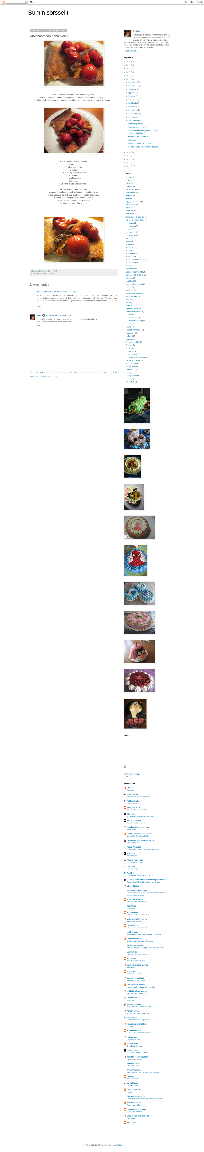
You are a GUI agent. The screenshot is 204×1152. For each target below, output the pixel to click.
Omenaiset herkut (133, 312)
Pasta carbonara (133, 843)
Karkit (128, 229)
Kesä (128, 241)
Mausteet (129, 299)
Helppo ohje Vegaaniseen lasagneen (140, 1006)
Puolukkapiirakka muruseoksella (138, 797)
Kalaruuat (130, 223)
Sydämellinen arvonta (134, 974)
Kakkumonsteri (133, 801)
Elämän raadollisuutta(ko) (136, 961)
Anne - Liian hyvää (45, 292)
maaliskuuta (133, 114)
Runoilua (129, 339)
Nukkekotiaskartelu (133, 308)
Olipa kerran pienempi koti (138, 1116)
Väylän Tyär (132, 1017)
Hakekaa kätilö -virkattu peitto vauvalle (141, 987)
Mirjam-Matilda (133, 886)
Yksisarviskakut (132, 856)
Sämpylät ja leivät (133, 360)
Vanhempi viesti (110, 372)
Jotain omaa (131, 829)
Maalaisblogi (132, 952)
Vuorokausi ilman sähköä (136, 980)
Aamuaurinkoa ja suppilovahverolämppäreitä (143, 1072)
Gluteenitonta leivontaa (136, 1109)
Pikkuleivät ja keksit (134, 321)
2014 (128, 152)
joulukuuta (132, 82)
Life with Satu (132, 926)
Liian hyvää (131, 1076)
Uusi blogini (131, 908)
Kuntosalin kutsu (133, 1065)
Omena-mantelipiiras (134, 1111)
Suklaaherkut (131, 354)
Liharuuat (130, 278)
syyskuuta (132, 93)
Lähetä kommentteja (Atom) (46, 377)
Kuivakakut (130, 263)
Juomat (129, 211)
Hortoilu (129, 199)
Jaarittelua (130, 790)
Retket (128, 336)
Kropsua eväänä (134, 821)
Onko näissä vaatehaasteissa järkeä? (140, 875)
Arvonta (129, 177)
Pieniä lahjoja (131, 318)
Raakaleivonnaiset (133, 330)
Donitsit (129, 186)
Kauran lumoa (133, 1011)
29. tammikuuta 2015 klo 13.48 (58, 315)
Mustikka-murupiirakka (137, 127)
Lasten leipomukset (134, 272)
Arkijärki (130, 873)
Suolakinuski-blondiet (134, 1059)
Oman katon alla (134, 998)
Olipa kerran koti (134, 1090)
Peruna (129, 315)
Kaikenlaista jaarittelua (135, 220)
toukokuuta (133, 107)
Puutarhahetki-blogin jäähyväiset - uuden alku (143, 882)
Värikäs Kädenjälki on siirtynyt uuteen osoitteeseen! (145, 947)
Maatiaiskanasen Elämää (137, 965)
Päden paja (131, 972)
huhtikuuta (132, 110)
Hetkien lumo (132, 1037)
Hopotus (129, 196)
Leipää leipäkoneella (134, 275)
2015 (128, 79)
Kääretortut (130, 269)
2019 (128, 65)
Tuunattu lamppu (133, 869)
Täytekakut (130, 367)
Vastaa (40, 307)
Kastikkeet (130, 232)
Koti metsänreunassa (136, 1096)
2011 (128, 163)
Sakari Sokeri (132, 1050)
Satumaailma (131, 1118)
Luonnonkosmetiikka (134, 284)
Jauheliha (130, 205)
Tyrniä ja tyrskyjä (134, 1070)
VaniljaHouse (132, 1083)
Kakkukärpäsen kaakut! (137, 991)
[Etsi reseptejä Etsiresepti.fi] (134, 777)
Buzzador (130, 180)
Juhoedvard (132, 958)
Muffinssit (130, 302)
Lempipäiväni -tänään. (136, 985)
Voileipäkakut (131, 376)
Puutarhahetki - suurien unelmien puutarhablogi (147, 880)
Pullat (128, 324)
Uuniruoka (130, 370)
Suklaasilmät (132, 794)
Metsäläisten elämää (135, 978)
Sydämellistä (132, 913)
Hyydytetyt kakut (132, 202)
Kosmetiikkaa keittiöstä (135, 260)
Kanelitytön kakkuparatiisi (138, 1057)
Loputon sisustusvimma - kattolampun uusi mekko (145, 1098)
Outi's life (131, 867)
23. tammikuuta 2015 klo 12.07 (66, 292)
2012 (128, 159)
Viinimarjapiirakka (135, 124)
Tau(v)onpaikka (133, 808)
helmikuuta (133, 117)
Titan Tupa (131, 814)
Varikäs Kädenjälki (135, 945)
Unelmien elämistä (135, 939)
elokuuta (132, 96)
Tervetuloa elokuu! (133, 1039)
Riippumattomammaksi (137, 890)
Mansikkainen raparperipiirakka (138, 1052)
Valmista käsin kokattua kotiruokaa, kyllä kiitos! (144, 934)
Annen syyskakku (133, 1079)
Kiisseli (129, 244)
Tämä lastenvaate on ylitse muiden (139, 954)
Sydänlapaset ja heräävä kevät (138, 915)
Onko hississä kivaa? (134, 1046)
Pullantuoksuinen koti (136, 899)
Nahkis (129, 1092)
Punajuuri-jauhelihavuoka (136, 823)
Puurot (128, 327)
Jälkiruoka (43, 273)
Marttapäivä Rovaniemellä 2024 (138, 836)
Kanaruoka (130, 226)
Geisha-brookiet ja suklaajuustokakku (143, 147)
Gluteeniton (130, 193)
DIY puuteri (131, 1026)
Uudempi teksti (37, 372)
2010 (128, 166)
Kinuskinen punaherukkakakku (138, 1013)
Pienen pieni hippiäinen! (135, 862)
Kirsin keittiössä (134, 1103)
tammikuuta (133, 121)
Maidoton (130, 290)
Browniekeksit (132, 803)
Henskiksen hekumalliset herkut (140, 840)
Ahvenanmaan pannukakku (139, 136)
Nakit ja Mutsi (132, 932)
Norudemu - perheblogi (136, 1024)
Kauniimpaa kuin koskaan (138, 827)
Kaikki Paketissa (134, 847)
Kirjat (128, 247)
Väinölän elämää (134, 1004)
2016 (128, 76)
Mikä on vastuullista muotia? (137, 928)
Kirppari (129, 250)
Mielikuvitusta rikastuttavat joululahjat (140, 941)
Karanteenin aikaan (134, 921)
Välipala (50, 273)
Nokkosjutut (130, 305)
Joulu (128, 208)
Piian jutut (131, 853)
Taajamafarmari (133, 1063)
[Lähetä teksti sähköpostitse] (55, 271)
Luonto (129, 287)
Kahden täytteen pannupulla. (140, 143)
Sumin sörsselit (48, 12)
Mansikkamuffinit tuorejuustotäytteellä (140, 816)
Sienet (128, 348)
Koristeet (129, 257)
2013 (128, 156)
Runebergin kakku (133, 1105)
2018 (128, 69)
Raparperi (130, 333)
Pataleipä (132, 140)
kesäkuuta (132, 103)
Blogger (118, 1145)
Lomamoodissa (132, 1085)
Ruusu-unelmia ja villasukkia (139, 834)
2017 (128, 72)
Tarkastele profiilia (131, 51)
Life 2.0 (130, 788)
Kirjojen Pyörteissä (135, 860)
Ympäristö (130, 382)
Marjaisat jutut (131, 296)
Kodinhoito (130, 253)
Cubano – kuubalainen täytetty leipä (139, 1033)
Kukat (128, 266)
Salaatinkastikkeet (133, 342)
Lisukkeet (130, 281)
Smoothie (130, 351)
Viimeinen (130, 1000)
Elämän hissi (132, 1044)
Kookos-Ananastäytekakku (137, 902)
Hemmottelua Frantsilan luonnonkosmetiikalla (143, 849)
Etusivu (73, 372)
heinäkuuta (133, 100)
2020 (128, 62)
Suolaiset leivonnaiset (135, 357)
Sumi (39, 315)
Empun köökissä (134, 1031)
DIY (127, 183)
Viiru (128, 373)
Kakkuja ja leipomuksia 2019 (137, 993)
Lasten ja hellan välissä (137, 919)
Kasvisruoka (131, 235)
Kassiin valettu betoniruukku (137, 810)
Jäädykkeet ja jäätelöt (135, 217)
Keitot (128, 238)
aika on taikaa (133, 1122)
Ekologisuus (131, 189)
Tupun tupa (131, 906)
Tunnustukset (131, 364)
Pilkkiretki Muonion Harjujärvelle (138, 1020)
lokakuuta (132, 89)
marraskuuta (133, 86)
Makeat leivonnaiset (134, 293)
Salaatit (129, 345)
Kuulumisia (131, 967)
